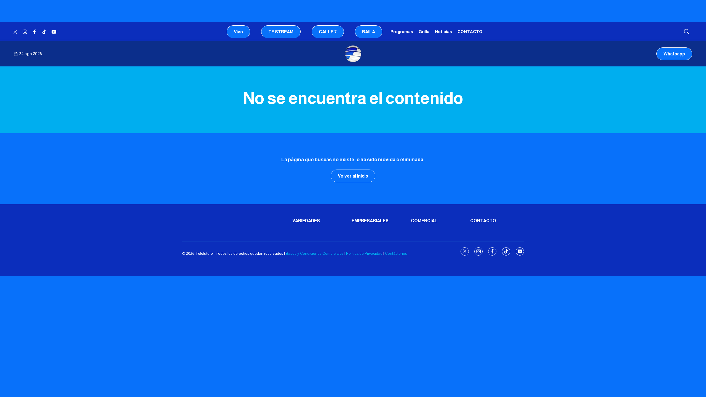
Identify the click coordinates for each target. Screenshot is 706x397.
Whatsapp (674, 54)
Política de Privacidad (364, 253)
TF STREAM (280, 31)
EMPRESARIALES (370, 220)
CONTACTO (470, 31)
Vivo (238, 31)
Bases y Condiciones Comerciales (315, 253)
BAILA (368, 31)
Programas (402, 31)
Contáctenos (396, 253)
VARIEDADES (306, 220)
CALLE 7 (328, 31)
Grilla (424, 31)
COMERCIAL (424, 220)
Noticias (443, 31)
